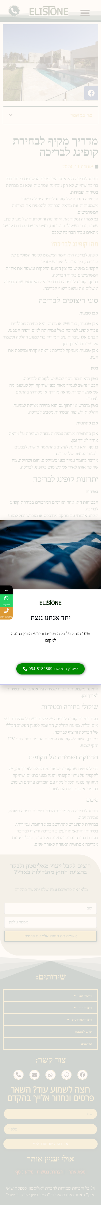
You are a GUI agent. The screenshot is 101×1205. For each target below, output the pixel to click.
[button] (50, 668)
